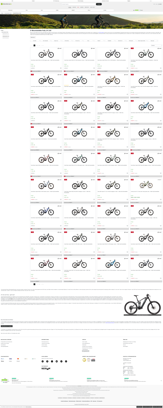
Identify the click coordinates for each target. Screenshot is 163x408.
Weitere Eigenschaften (141, 40)
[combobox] (79, 4)
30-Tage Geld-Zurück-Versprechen (6, 341)
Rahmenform (120, 40)
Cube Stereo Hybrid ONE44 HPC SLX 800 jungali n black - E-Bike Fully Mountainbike (79, 165)
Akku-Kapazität (45, 40)
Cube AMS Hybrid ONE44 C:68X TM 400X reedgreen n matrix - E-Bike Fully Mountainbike (144, 87)
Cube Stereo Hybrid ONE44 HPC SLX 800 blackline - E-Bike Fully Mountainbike (112, 60)
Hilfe (124, 363)
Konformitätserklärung (86, 343)
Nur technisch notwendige (147, 406)
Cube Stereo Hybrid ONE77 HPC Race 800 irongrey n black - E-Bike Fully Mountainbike (77, 271)
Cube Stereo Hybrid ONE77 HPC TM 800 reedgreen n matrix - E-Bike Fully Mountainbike (111, 139)
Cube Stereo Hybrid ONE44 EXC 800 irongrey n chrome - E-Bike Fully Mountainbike (46, 86)
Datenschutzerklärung (86, 401)
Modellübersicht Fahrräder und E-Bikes (129, 341)
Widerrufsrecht (78, 401)
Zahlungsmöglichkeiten (4, 346)
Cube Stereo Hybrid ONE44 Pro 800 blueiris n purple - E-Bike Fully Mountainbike (45, 217)
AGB (91, 401)
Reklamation (84, 344)
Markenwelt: (10, 10)
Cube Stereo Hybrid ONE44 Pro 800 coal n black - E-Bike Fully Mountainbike (44, 112)
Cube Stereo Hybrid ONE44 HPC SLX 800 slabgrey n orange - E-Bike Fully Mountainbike (144, 218)
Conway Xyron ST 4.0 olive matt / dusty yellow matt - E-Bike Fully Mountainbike (145, 191)
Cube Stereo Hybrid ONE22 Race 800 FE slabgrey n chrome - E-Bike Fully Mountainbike (77, 192)
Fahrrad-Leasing (44, 344)
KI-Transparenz (99, 401)
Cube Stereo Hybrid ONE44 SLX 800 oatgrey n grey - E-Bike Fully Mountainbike (45, 60)
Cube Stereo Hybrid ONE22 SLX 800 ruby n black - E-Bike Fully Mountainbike (44, 165)
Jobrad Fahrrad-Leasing (45, 343)
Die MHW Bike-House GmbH (127, 343)
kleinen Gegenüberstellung (110, 322)
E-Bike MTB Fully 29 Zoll (6, 36)
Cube (26, 10)
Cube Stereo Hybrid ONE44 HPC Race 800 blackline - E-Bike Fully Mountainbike (112, 217)
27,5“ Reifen (11, 298)
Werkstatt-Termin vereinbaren (87, 346)
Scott (42, 10)
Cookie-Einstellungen (64, 401)
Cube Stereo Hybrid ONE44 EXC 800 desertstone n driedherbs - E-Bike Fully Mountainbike (144, 60)
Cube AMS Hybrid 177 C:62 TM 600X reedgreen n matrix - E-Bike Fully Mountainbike (112, 191)
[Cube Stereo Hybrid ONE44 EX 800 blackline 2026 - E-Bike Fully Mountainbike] (46, 132)
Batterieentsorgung (72, 401)
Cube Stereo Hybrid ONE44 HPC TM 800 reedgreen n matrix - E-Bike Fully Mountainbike (77, 113)
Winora (89, 10)
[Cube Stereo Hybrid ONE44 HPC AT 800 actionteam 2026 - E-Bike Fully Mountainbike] (146, 106)
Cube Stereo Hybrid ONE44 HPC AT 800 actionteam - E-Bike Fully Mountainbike (145, 112)
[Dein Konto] (156, 4)
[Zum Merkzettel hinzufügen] (61, 68)
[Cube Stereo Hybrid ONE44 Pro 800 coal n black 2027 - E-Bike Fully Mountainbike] (46, 106)
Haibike (57, 10)
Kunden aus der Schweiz (5, 343)
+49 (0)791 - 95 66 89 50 (127, 362)
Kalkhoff (73, 10)
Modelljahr (109, 40)
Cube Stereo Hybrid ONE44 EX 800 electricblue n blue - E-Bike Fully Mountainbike (78, 86)
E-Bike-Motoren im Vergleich (6, 326)
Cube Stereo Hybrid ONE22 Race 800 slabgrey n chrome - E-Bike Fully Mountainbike (146, 165)
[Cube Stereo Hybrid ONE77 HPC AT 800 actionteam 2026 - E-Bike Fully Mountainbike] (113, 264)
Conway (105, 10)
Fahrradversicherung (45, 341)
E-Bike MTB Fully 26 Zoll (6, 33)
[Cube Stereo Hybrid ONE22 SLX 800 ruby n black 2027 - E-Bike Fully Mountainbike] (46, 158)
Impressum (94, 401)
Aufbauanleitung (85, 349)
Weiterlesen (33, 37)
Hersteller (34, 40)
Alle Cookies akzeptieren (157, 406)
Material (99, 40)
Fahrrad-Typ (77, 40)
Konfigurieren (139, 406)
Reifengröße (131, 40)
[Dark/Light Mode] (156, 1)
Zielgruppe (152, 40)
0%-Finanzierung (44, 346)
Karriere (124, 344)
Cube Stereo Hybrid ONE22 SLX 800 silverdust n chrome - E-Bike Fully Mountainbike (79, 60)
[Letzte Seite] (43, 45)
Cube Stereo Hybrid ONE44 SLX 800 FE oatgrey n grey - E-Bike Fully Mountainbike (79, 217)
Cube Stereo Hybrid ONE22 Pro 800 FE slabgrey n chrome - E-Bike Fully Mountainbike (143, 139)
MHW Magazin (125, 346)
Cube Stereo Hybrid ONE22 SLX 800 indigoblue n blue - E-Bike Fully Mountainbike (145, 270)
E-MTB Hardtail (101, 32)
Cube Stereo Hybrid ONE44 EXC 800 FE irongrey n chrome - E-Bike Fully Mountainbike (110, 113)
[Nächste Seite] (41, 45)
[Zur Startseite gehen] (6, 4)
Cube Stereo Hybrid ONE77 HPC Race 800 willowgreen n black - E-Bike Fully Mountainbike (111, 87)
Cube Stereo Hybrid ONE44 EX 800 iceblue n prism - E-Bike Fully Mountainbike (45, 191)
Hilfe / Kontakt (84, 341)
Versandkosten (3, 344)
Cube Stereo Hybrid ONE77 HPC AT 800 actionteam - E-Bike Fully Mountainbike (112, 270)
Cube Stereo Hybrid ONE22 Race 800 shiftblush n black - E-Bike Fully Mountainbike (46, 270)
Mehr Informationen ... (29, 406)
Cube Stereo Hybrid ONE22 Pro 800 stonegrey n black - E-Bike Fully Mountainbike (112, 165)
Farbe (88, 40)
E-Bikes (2, 30)
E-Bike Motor (67, 40)
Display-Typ (56, 40)
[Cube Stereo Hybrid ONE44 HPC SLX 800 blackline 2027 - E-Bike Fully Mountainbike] (113, 53)
